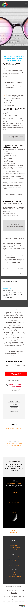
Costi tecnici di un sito (8, 290)
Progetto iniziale (7, 283)
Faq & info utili (14, 550)
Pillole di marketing (14, 565)
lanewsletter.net (14, 543)
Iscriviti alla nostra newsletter (14, 531)
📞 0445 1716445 (13, 384)
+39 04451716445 (11, 590)
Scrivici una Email (16, 387)
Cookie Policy (15, 603)
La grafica (14, 492)
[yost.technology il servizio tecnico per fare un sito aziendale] (22, 606)
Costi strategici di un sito (9, 297)
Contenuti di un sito (8, 286)
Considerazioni (14, 579)
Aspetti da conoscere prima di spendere (14, 559)
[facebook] (20, 273)
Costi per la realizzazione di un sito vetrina (14, 292)
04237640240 (7, 596)
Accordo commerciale (7, 603)
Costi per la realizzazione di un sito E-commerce (12, 295)
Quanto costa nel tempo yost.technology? (14, 501)
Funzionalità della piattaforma (14, 576)
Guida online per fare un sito (10, 281)
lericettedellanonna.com (14, 547)
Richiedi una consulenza (16, 374)
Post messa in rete (7, 288)
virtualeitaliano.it (14, 545)
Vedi (14, 433)
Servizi (14, 574)
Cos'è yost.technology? (14, 484)
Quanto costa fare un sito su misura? (14, 511)
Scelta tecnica (6, 285)
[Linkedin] (22, 273)
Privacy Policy (22, 603)
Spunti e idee (14, 563)
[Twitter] (24, 273)
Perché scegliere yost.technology (14, 572)
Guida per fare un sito (8, 53)
